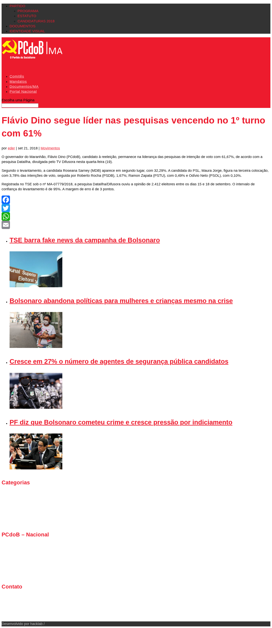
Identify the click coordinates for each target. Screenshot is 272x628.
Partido (17, 6)
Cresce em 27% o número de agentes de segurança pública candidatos (119, 361)
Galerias (16, 501)
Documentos (22, 26)
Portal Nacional (23, 92)
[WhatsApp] (136, 216)
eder (11, 148)
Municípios (18, 511)
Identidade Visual (27, 31)
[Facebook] (136, 200)
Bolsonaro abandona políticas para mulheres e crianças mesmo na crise (121, 300)
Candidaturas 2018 (36, 21)
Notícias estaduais (24, 516)
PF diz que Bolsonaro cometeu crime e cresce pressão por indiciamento (121, 422)
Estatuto (27, 16)
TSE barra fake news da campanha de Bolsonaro (85, 240)
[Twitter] (136, 208)
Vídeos (15, 521)
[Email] (136, 225)
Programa (28, 11)
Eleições (16, 496)
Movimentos (50, 148)
